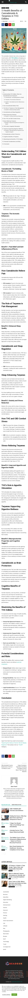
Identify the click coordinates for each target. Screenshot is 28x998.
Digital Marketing (7, 899)
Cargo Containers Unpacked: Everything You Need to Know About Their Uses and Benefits (21, 768)
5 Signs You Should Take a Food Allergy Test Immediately (17, 824)
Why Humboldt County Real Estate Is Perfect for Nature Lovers (7, 767)
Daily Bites (5, 897)
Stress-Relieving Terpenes (9, 121)
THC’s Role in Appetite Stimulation (12, 126)
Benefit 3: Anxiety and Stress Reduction (14, 116)
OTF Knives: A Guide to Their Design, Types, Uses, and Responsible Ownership (17, 867)
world (4, 949)
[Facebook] (2, 24)
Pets (4, 928)
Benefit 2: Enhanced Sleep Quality (12, 109)
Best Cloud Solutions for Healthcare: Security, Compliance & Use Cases (17, 848)
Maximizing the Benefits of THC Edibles (13, 139)
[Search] (26, 2)
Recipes (5, 936)
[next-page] (5, 854)
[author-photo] (14, 784)
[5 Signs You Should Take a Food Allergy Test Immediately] (5, 824)
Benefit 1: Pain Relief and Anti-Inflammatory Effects (15, 102)
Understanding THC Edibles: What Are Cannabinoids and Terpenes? (12, 95)
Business (5, 894)
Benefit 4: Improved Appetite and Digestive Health (14, 123)
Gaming (5, 915)
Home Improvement (8, 920)
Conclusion (7, 144)
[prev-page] (2, 854)
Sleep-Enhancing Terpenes (10, 114)
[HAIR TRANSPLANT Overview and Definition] (5, 810)
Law (9, 878)
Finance (5, 912)
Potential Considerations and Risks (12, 141)
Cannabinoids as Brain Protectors (12, 134)
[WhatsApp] (13, 24)
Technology (6, 941)
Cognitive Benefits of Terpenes (11, 136)
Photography (6, 931)
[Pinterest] (9, 24)
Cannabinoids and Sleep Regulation (12, 112)
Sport (4, 939)
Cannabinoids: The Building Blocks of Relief (14, 97)
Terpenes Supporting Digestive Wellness (13, 128)
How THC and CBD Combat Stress (12, 118)
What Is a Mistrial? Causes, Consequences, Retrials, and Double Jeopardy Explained (17, 875)
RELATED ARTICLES (5, 804)
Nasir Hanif (5, 21)
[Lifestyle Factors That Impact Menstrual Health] (5, 832)
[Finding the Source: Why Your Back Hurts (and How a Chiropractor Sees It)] (5, 817)
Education (5, 902)
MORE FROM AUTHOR (16, 804)
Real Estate (6, 933)
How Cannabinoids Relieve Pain (11, 105)
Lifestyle (7, 5)
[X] (6, 24)
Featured (5, 910)
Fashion (5, 907)
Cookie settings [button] (6, 994)
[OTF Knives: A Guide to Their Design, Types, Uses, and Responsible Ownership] (4, 868)
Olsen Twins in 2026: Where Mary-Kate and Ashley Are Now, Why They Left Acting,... (17, 883)
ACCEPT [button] (14, 994)
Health (11, 5)
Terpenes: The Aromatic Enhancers (13, 99)
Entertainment (11, 886)
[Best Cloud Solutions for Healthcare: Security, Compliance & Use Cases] (5, 848)
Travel (4, 944)
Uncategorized (6, 946)
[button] (2, 2)
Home (2, 5)
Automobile (6, 892)
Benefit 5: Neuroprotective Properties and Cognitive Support (14, 131)
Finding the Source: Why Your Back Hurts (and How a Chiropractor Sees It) (18, 817)
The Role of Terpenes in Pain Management (14, 108)
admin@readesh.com (17, 981)
